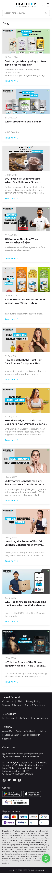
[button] (43, 5)
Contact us (7, 701)
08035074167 (20, 756)
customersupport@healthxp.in (27, 753)
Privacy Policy (33, 701)
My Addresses (41, 718)
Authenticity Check (25, 731)
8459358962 (34, 756)
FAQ (19, 701)
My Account (8, 718)
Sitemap (6, 738)
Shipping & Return (11, 705)
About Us (7, 731)
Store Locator (12, 735)
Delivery (43, 731)
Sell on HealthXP (31, 735)
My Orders (24, 718)
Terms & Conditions (34, 705)
